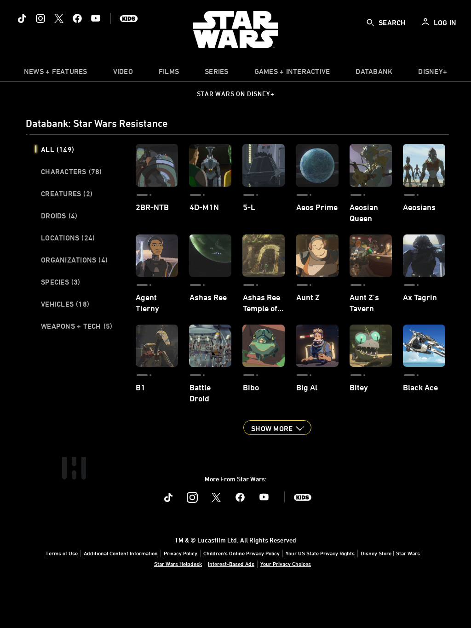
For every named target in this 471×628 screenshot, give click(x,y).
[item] (55, 73)
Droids (59, 215)
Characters (71, 171)
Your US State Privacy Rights (320, 553)
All (57, 149)
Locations (68, 238)
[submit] (370, 22)
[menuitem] (123, 73)
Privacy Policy (180, 553)
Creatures (66, 193)
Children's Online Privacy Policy (241, 553)
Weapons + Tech (76, 326)
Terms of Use (62, 553)
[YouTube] (95, 18)
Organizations (74, 260)
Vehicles (65, 304)
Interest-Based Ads (231, 563)
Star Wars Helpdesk (178, 563)
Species (60, 282)
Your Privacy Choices (285, 563)
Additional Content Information (121, 553)
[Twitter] (58, 18)
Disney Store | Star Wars (390, 553)
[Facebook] (77, 18)
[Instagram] (40, 18)
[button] (277, 427)
